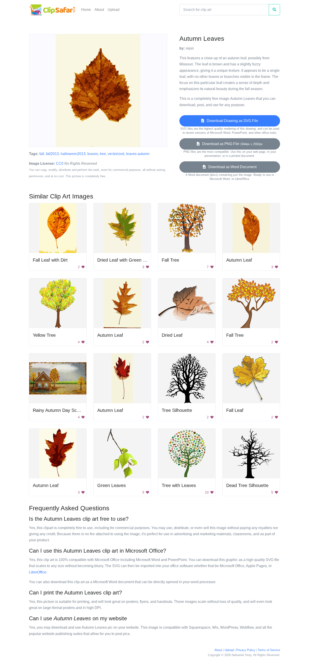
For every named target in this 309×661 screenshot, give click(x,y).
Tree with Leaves (179, 485)
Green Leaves (111, 485)
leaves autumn (138, 154)
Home (86, 10)
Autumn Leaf (239, 260)
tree (103, 154)
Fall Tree (170, 260)
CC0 (59, 163)
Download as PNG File (231, 144)
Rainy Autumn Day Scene (58, 410)
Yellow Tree (44, 335)
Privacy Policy (245, 650)
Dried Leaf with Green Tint (123, 260)
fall (41, 154)
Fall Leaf (234, 410)
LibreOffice (37, 572)
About (99, 10)
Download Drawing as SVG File (231, 121)
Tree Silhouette (177, 410)
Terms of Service (269, 650)
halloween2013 (73, 154)
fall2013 (52, 154)
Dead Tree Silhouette (247, 485)
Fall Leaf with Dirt (50, 260)
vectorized (116, 154)
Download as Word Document (231, 167)
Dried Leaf (172, 335)
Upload (113, 10)
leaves (92, 154)
